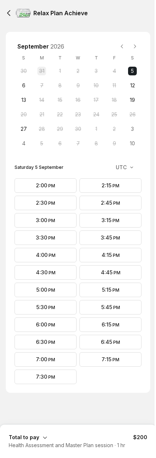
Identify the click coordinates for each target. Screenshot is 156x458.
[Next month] (135, 46)
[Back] (8, 13)
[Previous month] (122, 46)
